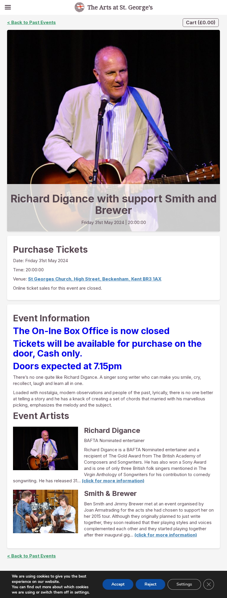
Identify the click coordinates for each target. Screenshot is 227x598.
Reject (150, 584)
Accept (117, 584)
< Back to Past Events (31, 22)
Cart (200, 22)
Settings (184, 584)
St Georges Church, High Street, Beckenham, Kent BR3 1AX (94, 279)
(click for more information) (113, 480)
